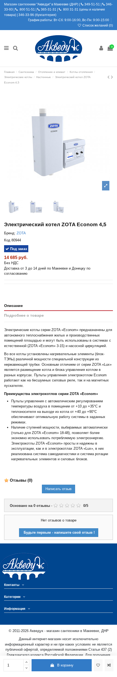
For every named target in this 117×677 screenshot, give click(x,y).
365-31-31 (48, 9)
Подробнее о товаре (24, 315)
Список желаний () (97, 25)
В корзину (65, 665)
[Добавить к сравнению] (109, 665)
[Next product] (112, 77)
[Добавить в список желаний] (98, 665)
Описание (13, 305)
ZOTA (21, 233)
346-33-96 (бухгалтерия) (37, 15)
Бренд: (10, 233)
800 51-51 (27, 9)
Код (7, 240)
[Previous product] (109, 77)
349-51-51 (92, 4)
